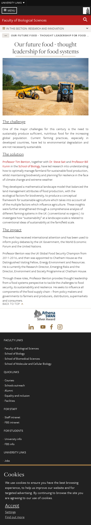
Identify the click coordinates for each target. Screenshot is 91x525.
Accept (12, 505)
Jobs (7, 460)
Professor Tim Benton (16, 161)
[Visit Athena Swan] (45, 316)
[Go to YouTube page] (43, 327)
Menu (11, 10)
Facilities (10, 401)
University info (13, 439)
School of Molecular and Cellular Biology (28, 364)
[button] (85, 20)
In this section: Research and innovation (35, 28)
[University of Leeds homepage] (86, 10)
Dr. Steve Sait (57, 161)
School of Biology (29, 166)
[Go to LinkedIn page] (31, 327)
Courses (9, 380)
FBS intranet (12, 422)
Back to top (11, 304)
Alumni (9, 390)
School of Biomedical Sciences (22, 358)
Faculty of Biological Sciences (24, 20)
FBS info (9, 444)
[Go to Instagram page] (59, 327)
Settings (10, 511)
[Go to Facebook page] (51, 327)
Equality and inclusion (17, 395)
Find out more (15, 517)
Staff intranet (12, 417)
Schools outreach (15, 385)
